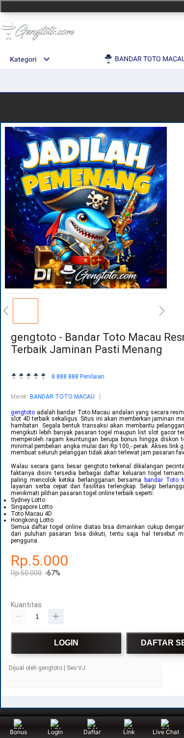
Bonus (18, 732)
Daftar (92, 732)
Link (129, 732)
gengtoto (23, 412)
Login (55, 732)
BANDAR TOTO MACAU (62, 396)
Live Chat (166, 732)
